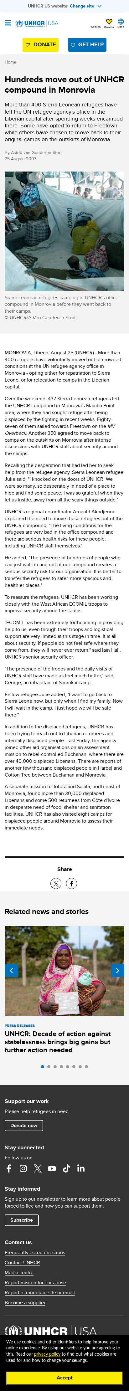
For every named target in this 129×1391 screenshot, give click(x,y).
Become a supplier (25, 1302)
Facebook (9, 1168)
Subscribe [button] (21, 1220)
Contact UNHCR (22, 1262)
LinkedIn (81, 1168)
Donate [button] (109, 27)
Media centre (19, 1272)
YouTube (52, 1168)
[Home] (36, 24)
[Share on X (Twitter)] (55, 883)
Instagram (23, 1168)
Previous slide (11, 970)
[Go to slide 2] (50, 1068)
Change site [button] (82, 6)
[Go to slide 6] (75, 1068)
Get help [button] (91, 44)
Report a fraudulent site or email (40, 1292)
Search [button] (96, 26)
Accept (65, 1377)
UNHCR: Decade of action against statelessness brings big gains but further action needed (58, 1042)
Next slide (117, 970)
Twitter (38, 1168)
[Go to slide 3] (57, 1068)
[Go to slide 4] (63, 1068)
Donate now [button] (23, 1125)
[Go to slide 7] (82, 1068)
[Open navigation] (8, 23)
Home (10, 62)
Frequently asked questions (35, 1252)
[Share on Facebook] (71, 883)
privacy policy (47, 1354)
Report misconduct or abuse (35, 1282)
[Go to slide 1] (44, 1068)
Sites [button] (120, 26)
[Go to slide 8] (88, 1068)
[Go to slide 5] (69, 1068)
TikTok (66, 1168)
